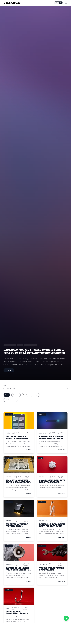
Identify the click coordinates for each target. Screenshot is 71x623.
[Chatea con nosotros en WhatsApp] (66, 618)
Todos (7, 395)
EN (56, 3)
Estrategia (35, 395)
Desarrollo (16, 395)
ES (60, 3)
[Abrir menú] (66, 3)
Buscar (6, 385)
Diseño (25, 395)
